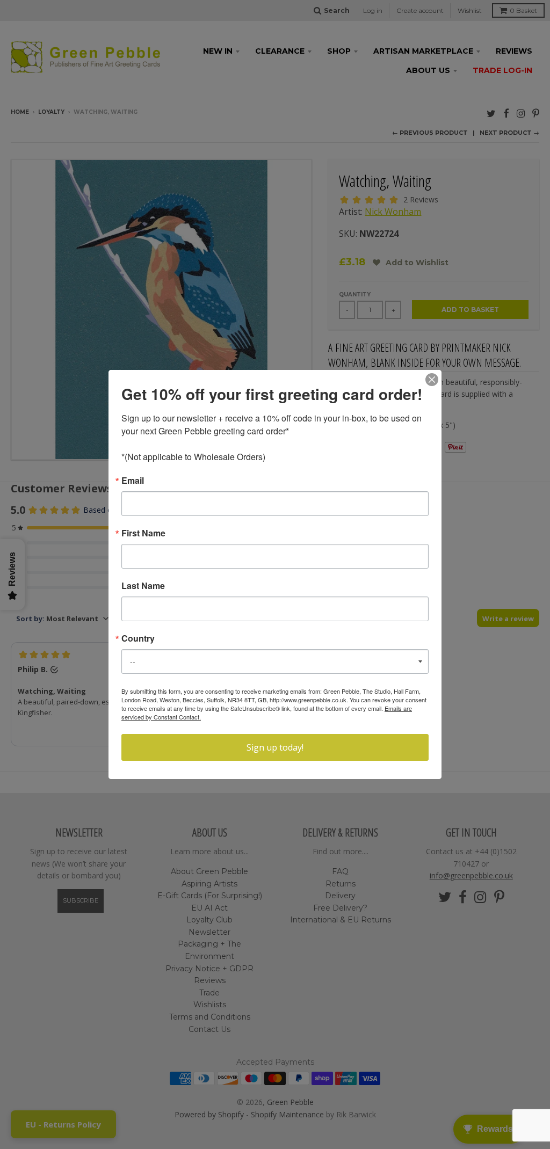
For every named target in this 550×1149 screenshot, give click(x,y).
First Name (143, 533)
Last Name (143, 585)
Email (132, 480)
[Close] (431, 379)
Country (138, 638)
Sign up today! (275, 747)
